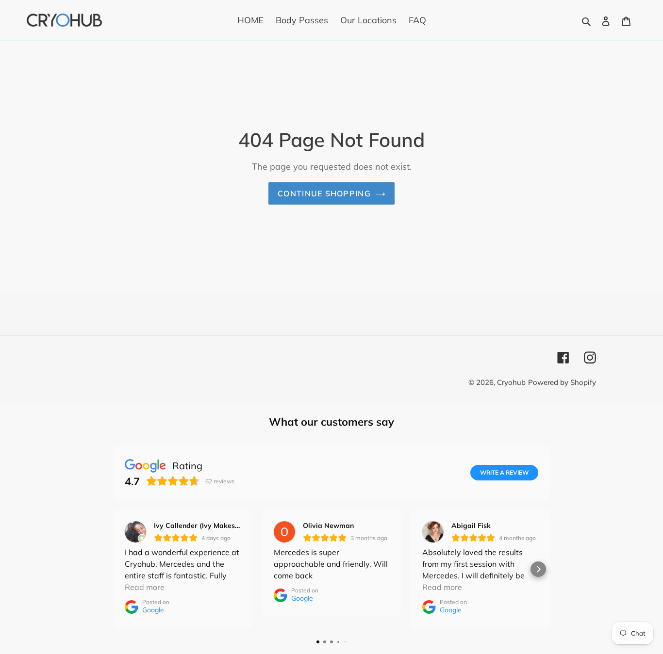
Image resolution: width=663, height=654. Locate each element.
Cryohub (511, 382)
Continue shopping (324, 193)
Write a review (504, 472)
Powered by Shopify (562, 382)
